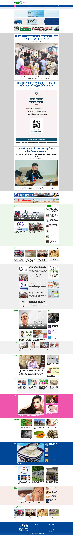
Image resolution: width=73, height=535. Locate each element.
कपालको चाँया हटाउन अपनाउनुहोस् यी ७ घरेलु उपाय (26, 439)
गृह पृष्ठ (19, 5)
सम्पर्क (52, 5)
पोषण (27, 5)
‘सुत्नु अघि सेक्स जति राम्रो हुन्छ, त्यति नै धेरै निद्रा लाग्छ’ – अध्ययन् (53, 492)
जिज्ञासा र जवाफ (16, 344)
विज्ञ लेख (25, 5)
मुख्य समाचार (17, 206)
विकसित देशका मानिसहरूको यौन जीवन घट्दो (31, 502)
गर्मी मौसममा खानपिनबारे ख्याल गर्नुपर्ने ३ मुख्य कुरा (53, 444)
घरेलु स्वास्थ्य (17, 419)
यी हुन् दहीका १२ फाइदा (22, 463)
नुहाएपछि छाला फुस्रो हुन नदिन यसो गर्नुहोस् (52, 413)
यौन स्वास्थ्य (44, 5)
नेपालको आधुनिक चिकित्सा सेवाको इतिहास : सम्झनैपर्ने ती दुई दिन (54, 387)
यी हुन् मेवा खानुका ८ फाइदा (38, 439)
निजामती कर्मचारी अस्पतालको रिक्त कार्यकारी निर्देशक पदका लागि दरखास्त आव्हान (52, 482)
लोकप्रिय (54, 206)
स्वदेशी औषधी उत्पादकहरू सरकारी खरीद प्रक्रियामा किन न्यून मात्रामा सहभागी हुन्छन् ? (22, 387)
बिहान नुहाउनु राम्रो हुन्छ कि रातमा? (53, 448)
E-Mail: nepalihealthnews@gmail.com (36, 527)
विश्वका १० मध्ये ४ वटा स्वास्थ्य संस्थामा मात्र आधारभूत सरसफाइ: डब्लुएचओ (55, 337)
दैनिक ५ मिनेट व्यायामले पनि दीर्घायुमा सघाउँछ (39, 428)
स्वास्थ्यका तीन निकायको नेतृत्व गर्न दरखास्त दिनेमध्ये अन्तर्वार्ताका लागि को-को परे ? (24, 482)
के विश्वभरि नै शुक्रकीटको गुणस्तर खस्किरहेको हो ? (53, 500)
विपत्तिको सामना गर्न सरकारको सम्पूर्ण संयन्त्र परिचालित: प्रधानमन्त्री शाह (36, 150)
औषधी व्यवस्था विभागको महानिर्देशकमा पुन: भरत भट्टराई (54, 259)
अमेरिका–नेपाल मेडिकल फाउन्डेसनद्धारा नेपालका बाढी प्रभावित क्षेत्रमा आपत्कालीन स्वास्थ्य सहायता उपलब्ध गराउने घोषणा (28, 216)
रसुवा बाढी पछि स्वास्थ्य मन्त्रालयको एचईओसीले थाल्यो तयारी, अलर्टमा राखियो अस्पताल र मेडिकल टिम (30, 260)
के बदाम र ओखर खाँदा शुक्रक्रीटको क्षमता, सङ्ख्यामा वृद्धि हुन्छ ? (53, 496)
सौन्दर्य (33, 5)
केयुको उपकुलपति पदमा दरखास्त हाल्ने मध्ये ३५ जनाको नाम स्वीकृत (38, 482)
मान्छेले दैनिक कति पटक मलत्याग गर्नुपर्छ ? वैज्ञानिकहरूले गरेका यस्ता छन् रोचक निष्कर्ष (23, 350)
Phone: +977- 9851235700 (36, 528)
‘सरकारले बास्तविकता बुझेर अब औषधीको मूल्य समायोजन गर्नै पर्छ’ (39, 340)
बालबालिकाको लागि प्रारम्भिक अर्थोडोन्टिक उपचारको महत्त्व (51, 376)
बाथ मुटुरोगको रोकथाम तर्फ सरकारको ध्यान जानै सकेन (32, 326)
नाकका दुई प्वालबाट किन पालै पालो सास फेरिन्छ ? (33, 349)
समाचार (22, 5)
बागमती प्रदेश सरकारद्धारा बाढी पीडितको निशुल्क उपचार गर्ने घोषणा (46, 7)
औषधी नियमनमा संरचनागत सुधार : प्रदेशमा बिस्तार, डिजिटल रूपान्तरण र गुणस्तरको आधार (43, 388)
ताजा (49, 206)
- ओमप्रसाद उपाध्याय (54, 389)
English (55, 5)
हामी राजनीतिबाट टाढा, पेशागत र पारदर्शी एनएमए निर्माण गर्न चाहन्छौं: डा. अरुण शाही (25, 340)
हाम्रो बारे (53, 528)
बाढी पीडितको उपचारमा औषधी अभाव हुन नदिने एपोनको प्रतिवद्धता (30, 7)
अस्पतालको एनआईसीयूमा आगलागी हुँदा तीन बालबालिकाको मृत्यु (53, 322)
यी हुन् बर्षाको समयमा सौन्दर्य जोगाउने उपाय (52, 403)
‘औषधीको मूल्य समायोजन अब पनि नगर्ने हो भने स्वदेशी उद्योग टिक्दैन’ (31, 371)
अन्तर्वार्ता (30, 5)
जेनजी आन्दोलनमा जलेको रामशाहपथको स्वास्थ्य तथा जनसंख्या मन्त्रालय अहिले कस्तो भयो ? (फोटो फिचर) (54, 518)
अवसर (36, 5)
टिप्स (38, 5)
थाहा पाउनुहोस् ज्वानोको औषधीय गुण (52, 439)
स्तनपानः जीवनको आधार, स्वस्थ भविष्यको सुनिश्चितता (53, 364)
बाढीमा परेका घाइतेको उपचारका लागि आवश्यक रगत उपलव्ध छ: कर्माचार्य (53, 241)
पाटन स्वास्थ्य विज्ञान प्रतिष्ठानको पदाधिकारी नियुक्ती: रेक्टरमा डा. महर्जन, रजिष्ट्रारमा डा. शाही (42, 259)
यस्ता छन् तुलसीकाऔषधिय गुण (25, 427)
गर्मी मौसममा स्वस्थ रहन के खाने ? (51, 427)
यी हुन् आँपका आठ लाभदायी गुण (53, 459)
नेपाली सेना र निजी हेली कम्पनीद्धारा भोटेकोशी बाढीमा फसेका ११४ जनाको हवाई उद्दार (18, 259)
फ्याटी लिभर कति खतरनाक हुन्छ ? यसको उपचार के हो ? (54, 349)
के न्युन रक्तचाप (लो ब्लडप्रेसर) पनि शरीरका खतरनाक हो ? (44, 349)
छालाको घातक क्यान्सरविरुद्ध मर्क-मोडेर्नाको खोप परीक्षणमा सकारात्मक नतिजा (55, 332)
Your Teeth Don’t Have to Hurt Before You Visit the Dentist (32, 387)
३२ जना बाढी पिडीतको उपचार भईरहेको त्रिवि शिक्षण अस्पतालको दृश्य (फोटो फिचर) (36, 37)
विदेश (41, 5)
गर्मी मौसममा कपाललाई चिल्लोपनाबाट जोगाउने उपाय (31, 416)
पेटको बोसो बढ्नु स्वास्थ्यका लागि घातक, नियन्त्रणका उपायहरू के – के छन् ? (53, 455)
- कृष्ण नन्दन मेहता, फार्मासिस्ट (44, 390)
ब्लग (49, 5)
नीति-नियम (52, 527)
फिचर (47, 5)
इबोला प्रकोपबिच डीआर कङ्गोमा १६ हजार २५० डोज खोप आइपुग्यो (55, 326)
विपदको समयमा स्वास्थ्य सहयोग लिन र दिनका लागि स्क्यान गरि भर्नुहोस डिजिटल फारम (36, 84)
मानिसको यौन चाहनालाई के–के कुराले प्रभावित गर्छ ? (53, 488)
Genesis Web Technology (40, 534)
